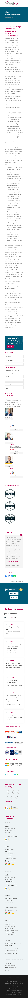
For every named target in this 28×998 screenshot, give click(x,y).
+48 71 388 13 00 (11, 828)
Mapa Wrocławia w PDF (12, 836)
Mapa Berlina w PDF (11, 970)
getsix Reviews (10, 613)
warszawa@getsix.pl (12, 883)
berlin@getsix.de (12, 967)
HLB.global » (14, 597)
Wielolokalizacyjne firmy (11, 373)
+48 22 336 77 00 (11, 877)
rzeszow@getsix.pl (12, 950)
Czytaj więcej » (13, 593)
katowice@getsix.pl (12, 932)
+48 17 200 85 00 (11, 947)
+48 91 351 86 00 (11, 902)
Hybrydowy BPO (9, 360)
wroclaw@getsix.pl (12, 834)
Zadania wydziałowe (10, 384)
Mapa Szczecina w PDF (12, 910)
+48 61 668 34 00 (11, 853)
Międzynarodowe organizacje (12, 370)
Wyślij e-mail (16, 429)
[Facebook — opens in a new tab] (7, 792)
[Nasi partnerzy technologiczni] (14, 766)
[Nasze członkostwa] (13, 734)
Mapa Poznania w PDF (12, 861)
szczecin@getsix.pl (12, 907)
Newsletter (8, 987)
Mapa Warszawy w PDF (12, 885)
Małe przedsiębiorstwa (11, 367)
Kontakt (15, 996)
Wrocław (8, 442)
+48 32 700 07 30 (11, 926)
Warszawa (9, 419)
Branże (7, 376)
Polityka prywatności (11, 990)
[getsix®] (12, 4)
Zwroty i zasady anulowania (12, 994)
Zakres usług (8, 356)
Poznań (8, 466)
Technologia (8, 380)
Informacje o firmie (11, 981)
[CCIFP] (11, 740)
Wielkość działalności (10, 364)
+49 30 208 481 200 (11, 965)
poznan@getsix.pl (12, 858)
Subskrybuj (10, 346)
